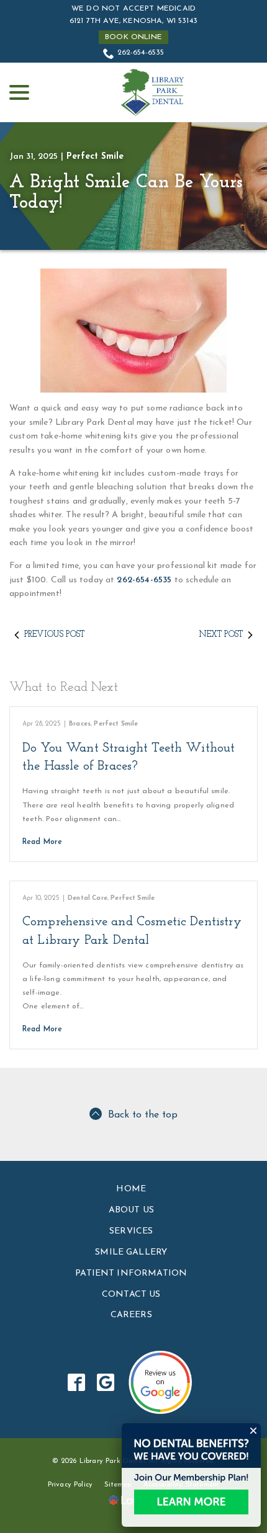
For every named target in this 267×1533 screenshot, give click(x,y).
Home (131, 1189)
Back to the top (143, 1115)
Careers (131, 1315)
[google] (106, 1382)
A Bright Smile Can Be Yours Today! (125, 193)
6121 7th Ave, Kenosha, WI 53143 (133, 21)
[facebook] (76, 1382)
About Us (131, 1210)
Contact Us (131, 1294)
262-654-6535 (141, 52)
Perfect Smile (95, 156)
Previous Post (54, 634)
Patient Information (131, 1273)
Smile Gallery (131, 1252)
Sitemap (117, 1485)
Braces (80, 724)
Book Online (133, 37)
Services (131, 1231)
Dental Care (87, 898)
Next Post (221, 634)
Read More (42, 842)
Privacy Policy (70, 1485)
